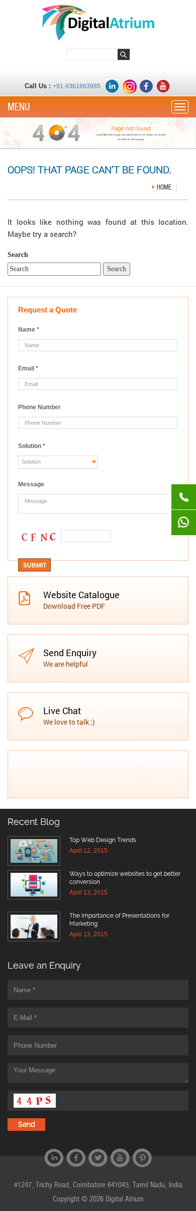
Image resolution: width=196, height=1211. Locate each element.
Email (28, 368)
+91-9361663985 (77, 86)
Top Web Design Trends (102, 840)
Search (18, 255)
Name (28, 329)
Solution (31, 446)
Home (164, 187)
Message (31, 484)
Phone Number (39, 407)
